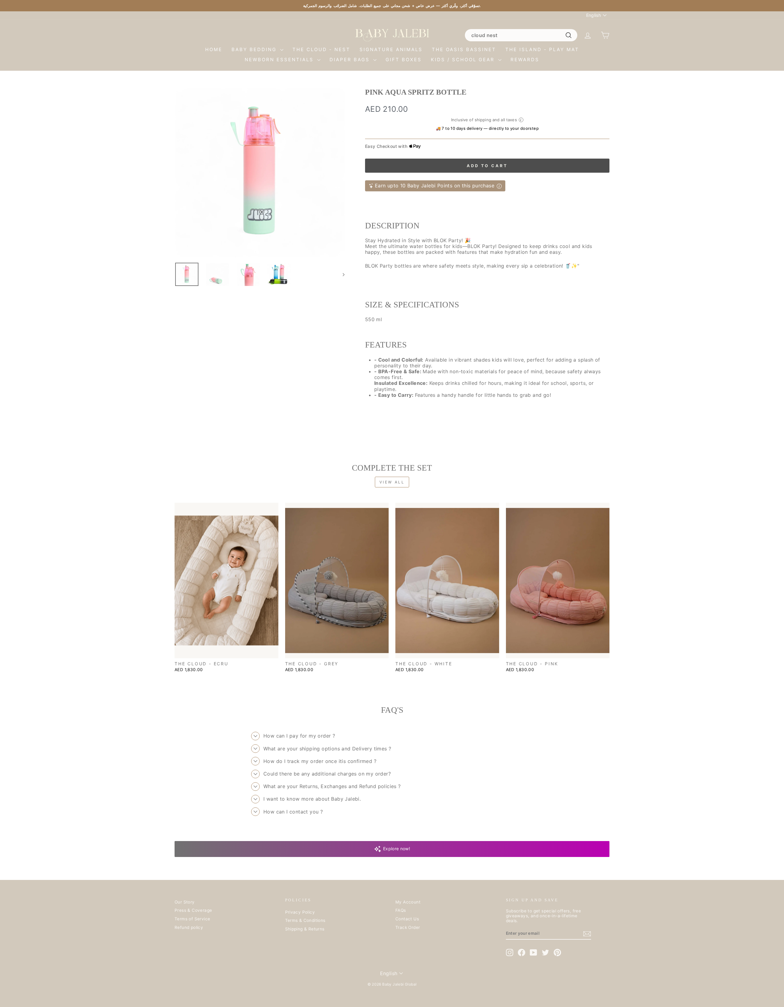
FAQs (400, 910)
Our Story (185, 902)
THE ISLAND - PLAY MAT (542, 49)
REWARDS (525, 59)
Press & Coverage (193, 910)
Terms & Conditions (305, 920)
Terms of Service (192, 918)
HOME (213, 49)
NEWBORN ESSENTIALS (280, 59)
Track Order (407, 927)
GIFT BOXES (404, 59)
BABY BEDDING (255, 49)
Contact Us (407, 918)
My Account (407, 902)
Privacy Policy (300, 912)
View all (392, 482)
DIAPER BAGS (351, 59)
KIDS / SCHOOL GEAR (464, 59)
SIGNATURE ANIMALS (391, 49)
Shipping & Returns (305, 928)
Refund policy (189, 927)
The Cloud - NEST (321, 49)
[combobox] (521, 35)
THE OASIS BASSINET (464, 49)
